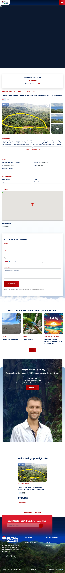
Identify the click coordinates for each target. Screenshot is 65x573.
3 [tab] (33, 480)
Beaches (4, 336)
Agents (48, 542)
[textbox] (8, 261)
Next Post (38, 512)
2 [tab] (31, 480)
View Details (22, 502)
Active (5, 104)
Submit (41, 526)
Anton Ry (31, 387)
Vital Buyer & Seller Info (52, 336)
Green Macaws (28, 339)
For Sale (40, 165)
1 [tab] (30, 480)
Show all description (32, 149)
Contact (48, 545)
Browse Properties (30, 542)
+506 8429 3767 (32, 378)
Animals (25, 336)
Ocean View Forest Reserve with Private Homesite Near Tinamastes (31, 488)
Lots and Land (44, 162)
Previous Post (28, 512)
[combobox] (8, 261)
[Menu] (62, 2)
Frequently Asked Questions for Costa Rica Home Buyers (53, 341)
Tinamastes (5, 226)
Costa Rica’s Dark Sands (10, 339)
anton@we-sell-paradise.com (32, 380)
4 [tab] (34, 480)
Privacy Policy (34, 569)
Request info (11, 284)
